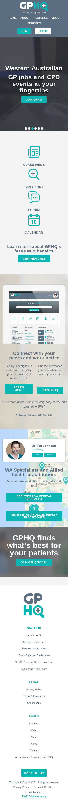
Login (43, 31)
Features (41, 17)
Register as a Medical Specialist (34, 498)
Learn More (19, 389)
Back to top (34, 772)
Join (24, 31)
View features (34, 258)
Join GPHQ (34, 99)
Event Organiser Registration (34, 655)
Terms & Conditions (34, 696)
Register (34, 23)
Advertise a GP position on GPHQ (34, 757)
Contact (34, 750)
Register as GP (34, 635)
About (25, 17)
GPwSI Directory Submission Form (34, 662)
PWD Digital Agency (34, 796)
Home (13, 17)
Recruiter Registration (34, 648)
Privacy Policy (34, 689)
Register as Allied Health (34, 669)
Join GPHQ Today (34, 562)
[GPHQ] (34, 8)
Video (55, 17)
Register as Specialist (34, 642)
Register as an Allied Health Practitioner (34, 516)
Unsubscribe (34, 703)
